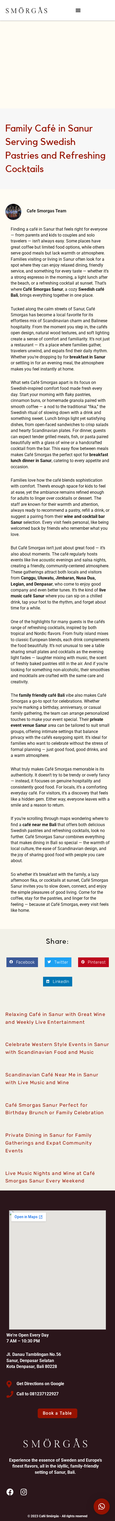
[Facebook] (10, 1491)
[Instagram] (23, 1491)
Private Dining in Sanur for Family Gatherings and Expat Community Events (48, 1143)
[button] (78, 10)
